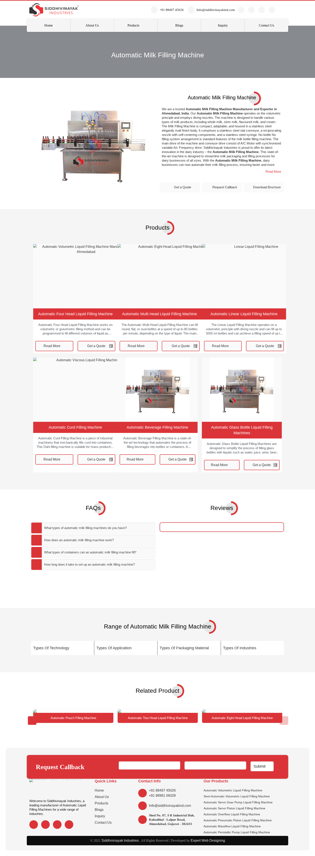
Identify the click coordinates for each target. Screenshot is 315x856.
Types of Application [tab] (114, 648)
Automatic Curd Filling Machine (75, 427)
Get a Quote (182, 187)
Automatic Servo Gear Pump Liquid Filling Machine (238, 802)
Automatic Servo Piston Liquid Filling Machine (234, 808)
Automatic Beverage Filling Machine (157, 427)
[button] (273, 171)
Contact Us (103, 822)
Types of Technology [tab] (51, 648)
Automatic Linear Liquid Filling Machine (244, 314)
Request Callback (224, 187)
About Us (102, 797)
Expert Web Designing (208, 840)
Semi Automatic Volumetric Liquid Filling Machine (237, 796)
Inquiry (100, 816)
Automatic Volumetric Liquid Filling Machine (233, 790)
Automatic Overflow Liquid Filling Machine (232, 814)
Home (99, 790)
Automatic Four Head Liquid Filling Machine (75, 314)
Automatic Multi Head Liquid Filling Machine (159, 314)
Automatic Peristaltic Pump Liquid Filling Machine (237, 832)
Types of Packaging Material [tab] (184, 648)
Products (101, 803)
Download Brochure (267, 187)
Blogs (99, 809)
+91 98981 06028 (162, 795)
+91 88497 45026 (162, 790)
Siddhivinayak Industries (119, 840)
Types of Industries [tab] (239, 648)
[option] (73, 716)
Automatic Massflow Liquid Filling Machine (232, 826)
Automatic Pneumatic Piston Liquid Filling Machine (238, 820)
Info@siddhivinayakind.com (170, 805)
